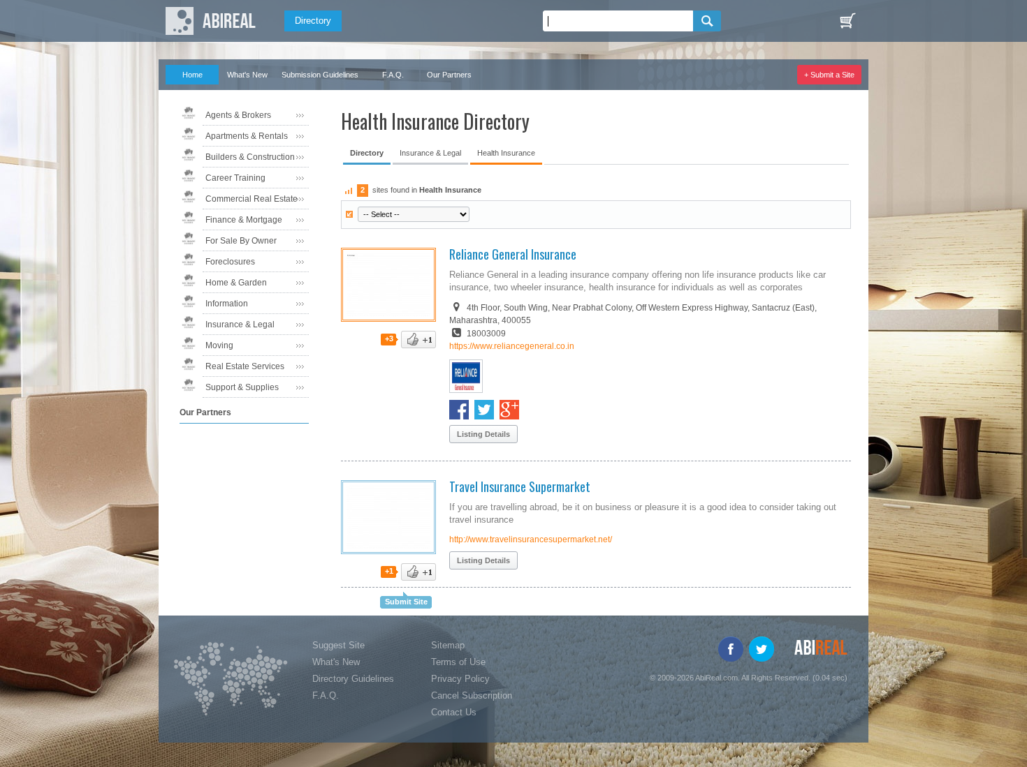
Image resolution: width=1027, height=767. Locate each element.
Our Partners (449, 74)
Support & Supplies (242, 387)
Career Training (235, 178)
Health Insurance (506, 153)
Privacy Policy (460, 678)
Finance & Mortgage (243, 220)
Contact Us (453, 712)
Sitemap (448, 645)
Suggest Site (338, 645)
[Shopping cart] (847, 20)
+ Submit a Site (829, 74)
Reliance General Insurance (512, 254)
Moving (219, 345)
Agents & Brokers (238, 115)
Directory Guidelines (353, 678)
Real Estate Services (244, 366)
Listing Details (483, 434)
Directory (313, 20)
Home (192, 74)
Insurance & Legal (240, 324)
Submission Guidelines (320, 74)
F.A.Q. (393, 74)
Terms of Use (458, 662)
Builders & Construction (250, 157)
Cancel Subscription (471, 695)
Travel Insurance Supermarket (519, 486)
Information (226, 303)
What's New (247, 74)
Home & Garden (236, 283)
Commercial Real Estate (251, 199)
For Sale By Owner (241, 241)
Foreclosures (230, 262)
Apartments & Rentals (246, 136)
